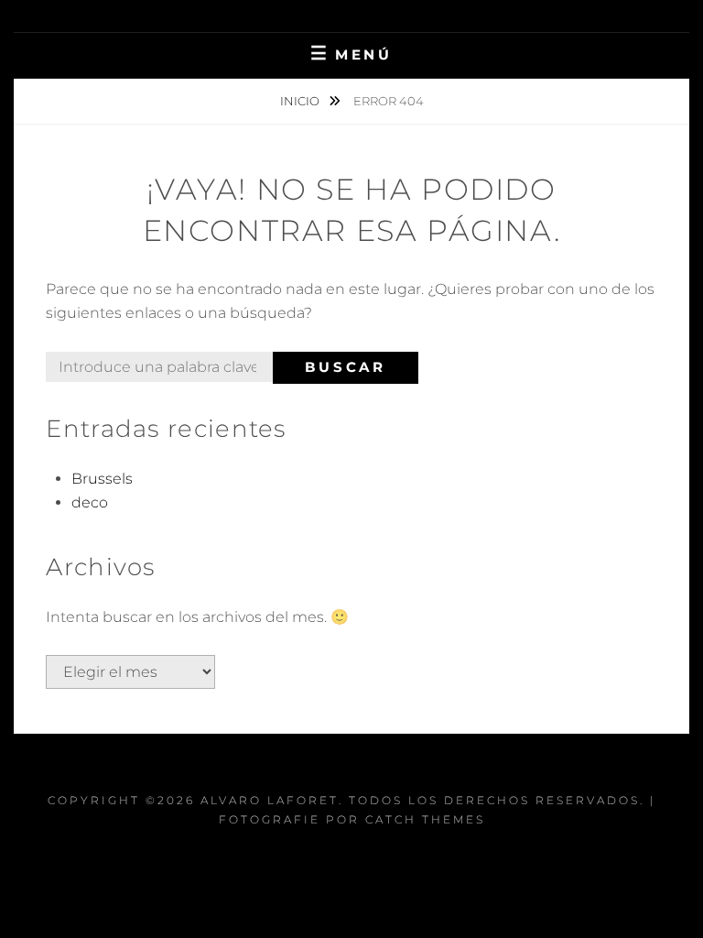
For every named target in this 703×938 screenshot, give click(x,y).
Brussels (102, 478)
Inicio (301, 100)
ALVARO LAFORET (269, 800)
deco (89, 502)
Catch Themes (425, 819)
